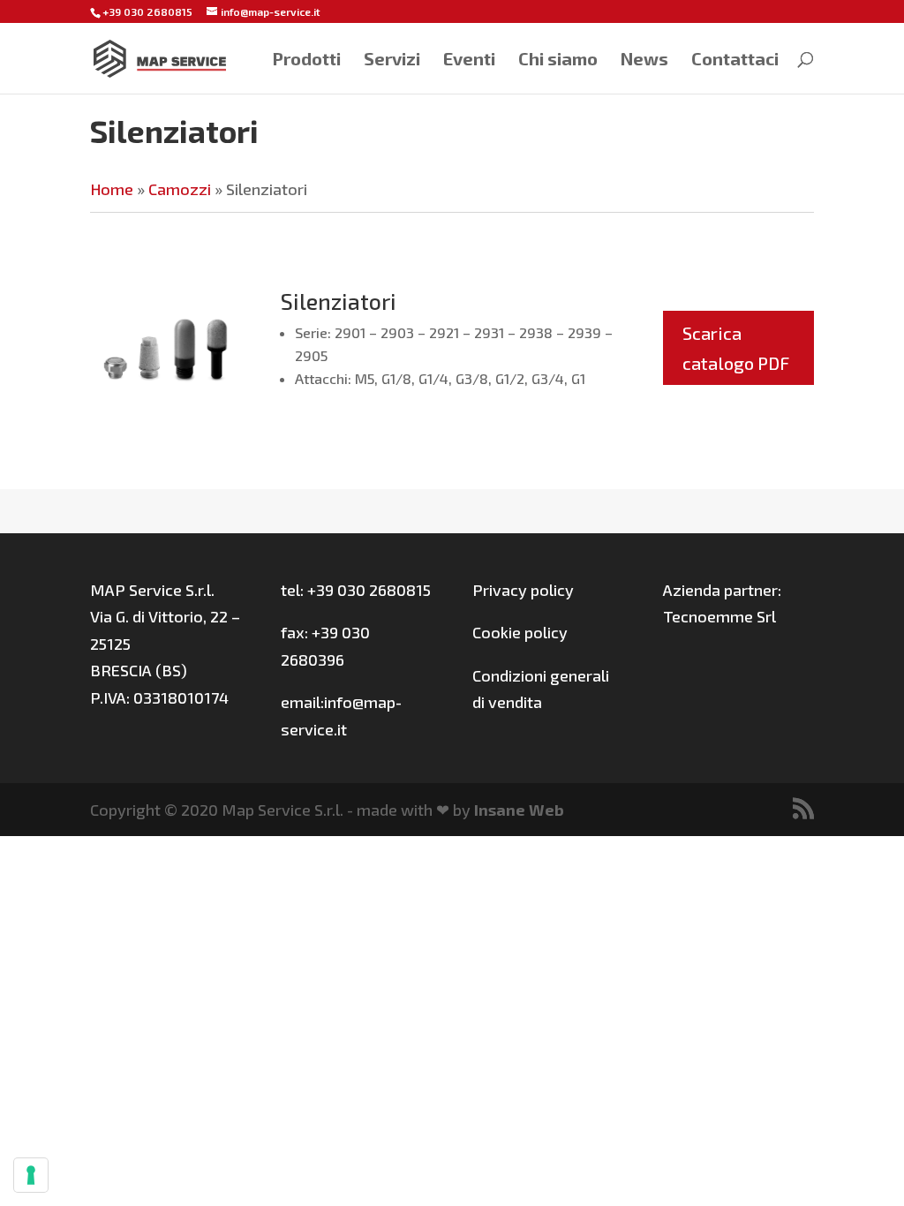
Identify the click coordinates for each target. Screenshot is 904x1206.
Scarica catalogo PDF (735, 347)
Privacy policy (523, 589)
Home (111, 189)
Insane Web (519, 809)
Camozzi (179, 189)
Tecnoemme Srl (719, 616)
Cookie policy (520, 632)
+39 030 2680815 (147, 11)
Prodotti (306, 60)
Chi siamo (558, 60)
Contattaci (735, 60)
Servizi (392, 60)
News (644, 60)
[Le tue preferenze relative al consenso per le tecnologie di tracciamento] (31, 1175)
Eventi (469, 60)
